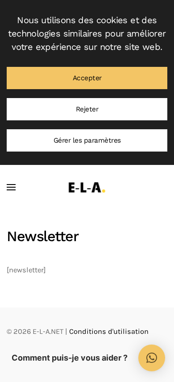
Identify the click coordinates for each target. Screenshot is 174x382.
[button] (11, 187)
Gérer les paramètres (87, 140)
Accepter (87, 78)
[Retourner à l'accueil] (87, 187)
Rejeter (87, 109)
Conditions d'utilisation (109, 331)
